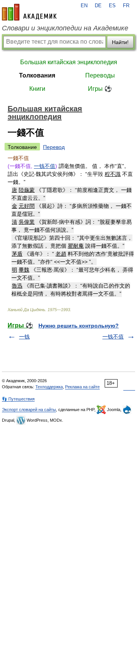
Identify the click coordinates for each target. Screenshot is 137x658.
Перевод (54, 147)
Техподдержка (49, 386)
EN (84, 5)
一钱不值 (44, 166)
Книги (37, 88)
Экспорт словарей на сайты (29, 409)
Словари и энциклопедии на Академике (65, 28)
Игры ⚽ (100, 88)
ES (112, 5)
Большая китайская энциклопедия (68, 62)
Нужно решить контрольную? (78, 326)
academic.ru (29, 12)
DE (98, 5)
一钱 (24, 337)
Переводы (100, 75)
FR (126, 5)
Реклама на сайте (82, 386)
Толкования (37, 75)
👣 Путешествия (18, 399)
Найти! (120, 42)
